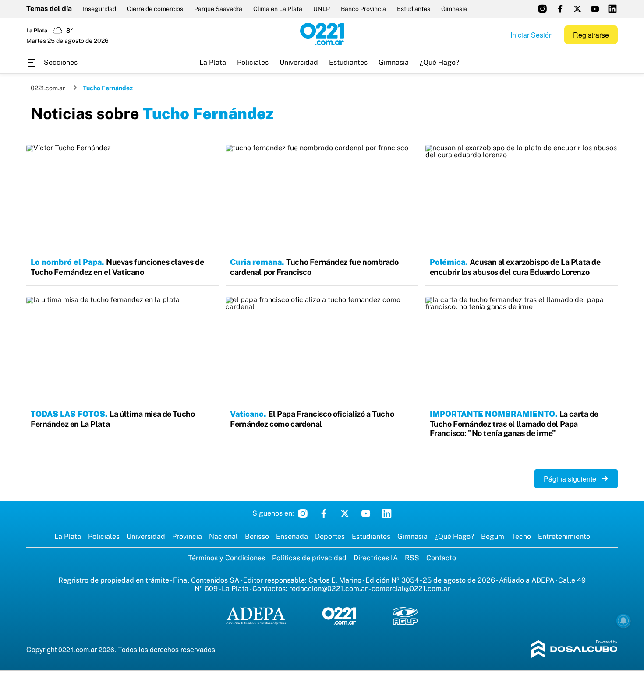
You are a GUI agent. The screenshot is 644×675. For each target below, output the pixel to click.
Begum (492, 536)
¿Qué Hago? (439, 62)
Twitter (345, 513)
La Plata (212, 62)
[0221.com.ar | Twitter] (577, 9)
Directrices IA (376, 558)
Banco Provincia (363, 8)
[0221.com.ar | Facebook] (560, 9)
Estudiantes (413, 8)
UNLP (321, 8)
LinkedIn (387, 513)
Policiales (253, 62)
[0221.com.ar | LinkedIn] (612, 9)
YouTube (366, 513)
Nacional (223, 536)
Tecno (521, 536)
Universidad (299, 62)
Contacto (441, 558)
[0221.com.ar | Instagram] (542, 9)
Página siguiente (573, 479)
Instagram (302, 513)
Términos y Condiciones (226, 558)
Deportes (330, 536)
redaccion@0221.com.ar (328, 588)
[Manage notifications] (623, 621)
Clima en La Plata (277, 8)
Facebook (323, 513)
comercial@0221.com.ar (411, 588)
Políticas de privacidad (309, 558)
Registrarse (591, 35)
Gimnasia (454, 8)
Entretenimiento (564, 536)
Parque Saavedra (218, 8)
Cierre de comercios (155, 8)
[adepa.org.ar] (256, 616)
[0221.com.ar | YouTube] (595, 9)
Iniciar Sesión (531, 35)
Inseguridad (99, 8)
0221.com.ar (48, 87)
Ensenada (292, 536)
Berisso (257, 536)
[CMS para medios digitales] (574, 649)
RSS (412, 558)
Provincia (187, 536)
